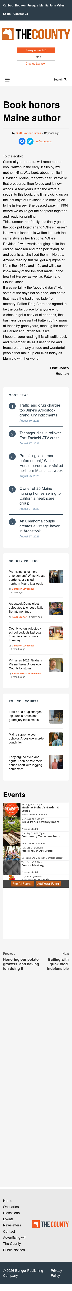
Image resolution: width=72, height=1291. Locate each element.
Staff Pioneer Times (28, 133)
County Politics (24, 561)
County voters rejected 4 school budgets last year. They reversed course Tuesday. (25, 634)
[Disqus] (36, 1031)
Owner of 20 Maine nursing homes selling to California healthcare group (40, 495)
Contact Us (20, 14)
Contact (9, 1231)
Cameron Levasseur (23, 588)
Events (8, 1218)
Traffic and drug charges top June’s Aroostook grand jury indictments (40, 410)
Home (7, 1200)
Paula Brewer (19, 617)
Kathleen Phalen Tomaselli (26, 673)
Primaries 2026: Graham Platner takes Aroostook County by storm (25, 664)
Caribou (8, 5)
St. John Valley (55, 5)
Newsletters (12, 1224)
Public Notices (14, 1249)
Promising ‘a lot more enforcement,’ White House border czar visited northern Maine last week (41, 463)
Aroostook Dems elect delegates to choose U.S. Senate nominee (26, 607)
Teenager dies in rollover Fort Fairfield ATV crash (40, 435)
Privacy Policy (56, 1273)
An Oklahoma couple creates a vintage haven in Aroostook (40, 525)
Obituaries (11, 1206)
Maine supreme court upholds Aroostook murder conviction (27, 738)
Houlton (20, 5)
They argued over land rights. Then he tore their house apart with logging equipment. (25, 763)
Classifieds (11, 1212)
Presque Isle (35, 5)
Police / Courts (24, 701)
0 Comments (44, 141)
